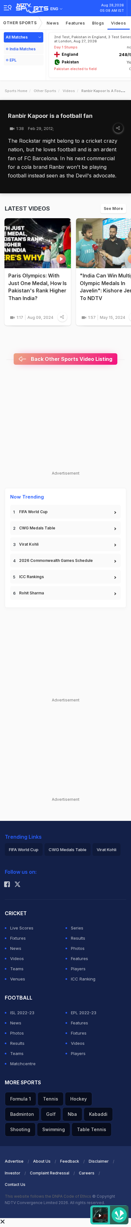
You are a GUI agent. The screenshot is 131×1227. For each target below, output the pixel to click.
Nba (72, 1114)
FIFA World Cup (33, 511)
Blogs (98, 22)
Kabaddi (98, 1114)
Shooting (20, 1129)
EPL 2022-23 (83, 1012)
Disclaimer (99, 1161)
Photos (78, 948)
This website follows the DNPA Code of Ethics (48, 1196)
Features (75, 22)
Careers (86, 1173)
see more (113, 208)
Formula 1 (20, 1098)
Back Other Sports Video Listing (71, 359)
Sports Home (16, 91)
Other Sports (20, 22)
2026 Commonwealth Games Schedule (56, 560)
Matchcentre (23, 1063)
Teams (17, 968)
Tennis (50, 1098)
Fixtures (18, 938)
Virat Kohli (28, 544)
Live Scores (21, 927)
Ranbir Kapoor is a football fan (50, 115)
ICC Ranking (83, 978)
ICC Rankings (31, 576)
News (53, 22)
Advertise (14, 1161)
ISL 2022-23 (22, 1012)
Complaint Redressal (49, 1173)
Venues (17, 978)
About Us (42, 1161)
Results (78, 938)
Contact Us (15, 1184)
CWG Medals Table (37, 528)
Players (78, 968)
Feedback (69, 1161)
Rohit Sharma (31, 593)
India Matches (23, 49)
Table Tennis (91, 1129)
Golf (51, 1114)
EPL (13, 60)
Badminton (22, 1114)
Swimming (53, 1129)
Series (77, 927)
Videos (118, 22)
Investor (12, 1173)
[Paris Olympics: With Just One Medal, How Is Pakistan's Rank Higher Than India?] (37, 243)
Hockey (78, 1098)
